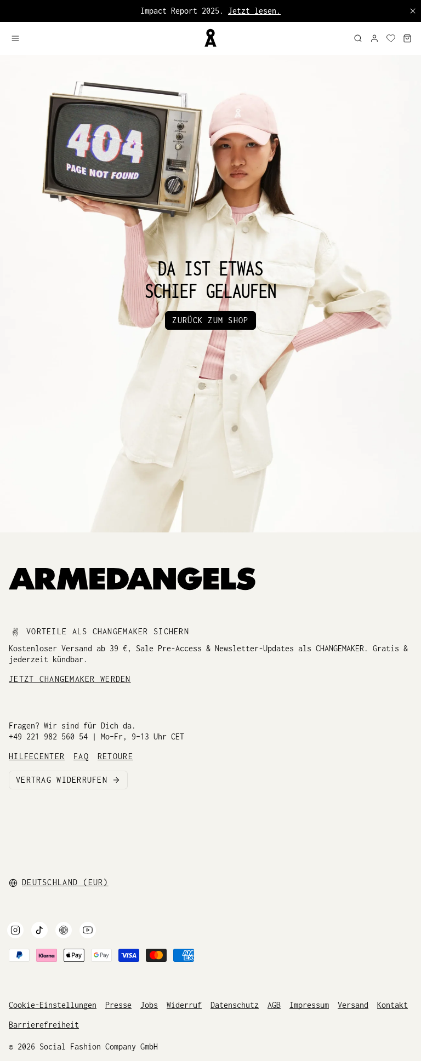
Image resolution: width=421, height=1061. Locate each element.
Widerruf (184, 1005)
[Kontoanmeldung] (374, 38)
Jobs (149, 1005)
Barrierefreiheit (44, 1024)
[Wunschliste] (391, 38)
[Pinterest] (63, 930)
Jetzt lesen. (254, 10)
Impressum (309, 1005)
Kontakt (392, 1005)
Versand (353, 1005)
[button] (102, 38)
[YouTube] (87, 930)
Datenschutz (234, 1005)
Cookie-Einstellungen (52, 1005)
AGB (274, 1005)
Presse (118, 1005)
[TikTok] (39, 930)
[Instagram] (15, 930)
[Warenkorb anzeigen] (407, 38)
